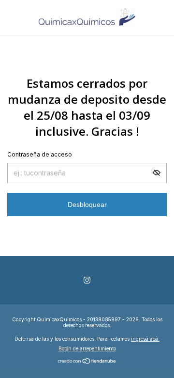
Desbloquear (87, 204)
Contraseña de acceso (39, 154)
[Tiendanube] (87, 362)
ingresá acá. (145, 339)
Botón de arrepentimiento (87, 348)
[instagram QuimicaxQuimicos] (87, 280)
